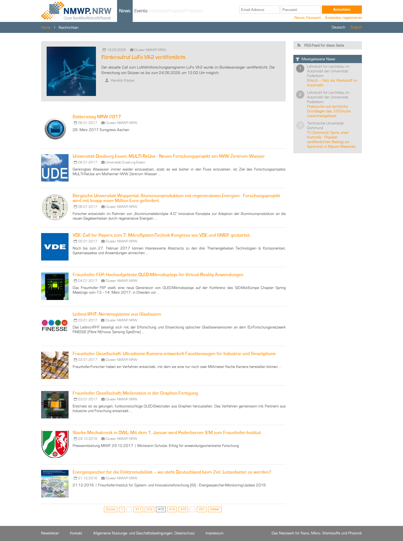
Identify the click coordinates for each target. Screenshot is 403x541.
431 (202, 509)
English (356, 27)
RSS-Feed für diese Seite (324, 45)
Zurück (110, 509)
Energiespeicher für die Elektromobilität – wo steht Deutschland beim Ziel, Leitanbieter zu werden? (172, 472)
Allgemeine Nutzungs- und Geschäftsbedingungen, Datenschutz (144, 533)
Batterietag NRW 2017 (97, 117)
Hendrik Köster (122, 81)
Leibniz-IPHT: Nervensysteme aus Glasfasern (117, 314)
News (125, 11)
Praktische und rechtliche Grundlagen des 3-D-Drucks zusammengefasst (329, 111)
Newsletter (50, 533)
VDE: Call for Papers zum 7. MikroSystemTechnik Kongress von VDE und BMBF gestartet (161, 235)
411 (138, 509)
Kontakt (76, 533)
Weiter (215, 509)
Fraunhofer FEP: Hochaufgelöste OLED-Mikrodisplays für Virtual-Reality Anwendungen (158, 275)
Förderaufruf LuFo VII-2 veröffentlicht (143, 57)
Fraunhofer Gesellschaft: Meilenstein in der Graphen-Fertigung (135, 393)
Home (45, 28)
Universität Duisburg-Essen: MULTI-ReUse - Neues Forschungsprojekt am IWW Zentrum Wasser (169, 156)
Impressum (214, 533)
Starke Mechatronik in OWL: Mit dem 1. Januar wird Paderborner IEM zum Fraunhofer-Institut (167, 432)
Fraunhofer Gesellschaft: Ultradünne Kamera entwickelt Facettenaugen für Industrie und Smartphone (174, 354)
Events (141, 11)
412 (149, 509)
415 (183, 509)
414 (172, 509)
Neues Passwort (307, 18)
